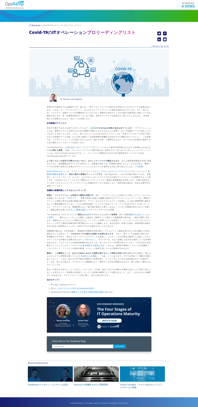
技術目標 (94, 128)
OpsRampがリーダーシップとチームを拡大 (48, 384)
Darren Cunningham (72, 99)
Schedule (188, 4)
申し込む (55, 284)
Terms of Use (123, 403)
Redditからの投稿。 (90, 256)
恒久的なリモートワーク (78, 147)
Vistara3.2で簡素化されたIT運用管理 (91, 384)
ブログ (63, 214)
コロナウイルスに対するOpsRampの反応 (75, 288)
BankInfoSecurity (55, 171)
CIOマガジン (90, 239)
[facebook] (165, 33)
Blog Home (36, 25)
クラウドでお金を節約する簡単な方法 (87, 245)
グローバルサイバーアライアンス (116, 171)
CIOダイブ (71, 198)
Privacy (103, 403)
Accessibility (112, 403)
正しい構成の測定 (78, 209)
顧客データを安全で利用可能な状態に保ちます (92, 292)
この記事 (139, 166)
